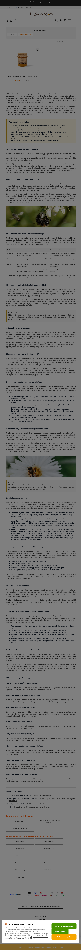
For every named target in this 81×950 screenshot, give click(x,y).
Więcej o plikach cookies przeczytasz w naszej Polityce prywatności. (26, 938)
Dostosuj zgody (60, 931)
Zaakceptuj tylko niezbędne (64, 926)
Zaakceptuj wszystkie (64, 937)
